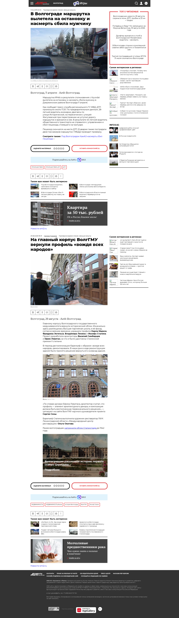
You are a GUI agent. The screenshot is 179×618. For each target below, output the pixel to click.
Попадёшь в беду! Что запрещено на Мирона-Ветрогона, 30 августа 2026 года (129, 28)
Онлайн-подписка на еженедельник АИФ (62, 576)
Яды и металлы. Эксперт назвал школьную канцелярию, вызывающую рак (132, 258)
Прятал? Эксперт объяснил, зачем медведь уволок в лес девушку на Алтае (133, 105)
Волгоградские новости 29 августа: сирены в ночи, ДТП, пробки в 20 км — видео (129, 18)
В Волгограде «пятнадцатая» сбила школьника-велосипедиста (92, 186)
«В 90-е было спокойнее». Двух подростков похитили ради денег (133, 88)
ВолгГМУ (34, 307)
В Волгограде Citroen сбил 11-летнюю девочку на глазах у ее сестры (52, 194)
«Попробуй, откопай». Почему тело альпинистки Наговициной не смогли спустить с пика (133, 72)
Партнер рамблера (67, 609)
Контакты (50, 573)
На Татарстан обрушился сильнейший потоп (128, 145)
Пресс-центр (105, 573)
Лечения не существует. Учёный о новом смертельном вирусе (132, 273)
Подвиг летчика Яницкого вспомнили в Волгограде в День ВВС (53, 532)
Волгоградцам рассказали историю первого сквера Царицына (74, 463)
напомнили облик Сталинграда (80, 428)
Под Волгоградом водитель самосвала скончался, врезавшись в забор (51, 186)
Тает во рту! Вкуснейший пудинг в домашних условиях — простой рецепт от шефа (133, 266)
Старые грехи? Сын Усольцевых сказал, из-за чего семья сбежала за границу (133, 250)
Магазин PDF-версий (121, 573)
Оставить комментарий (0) (90, 148)
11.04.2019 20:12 (36, 10)
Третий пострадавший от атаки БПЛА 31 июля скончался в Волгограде (129, 57)
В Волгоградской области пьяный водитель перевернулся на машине (93, 194)
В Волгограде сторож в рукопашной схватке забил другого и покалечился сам (129, 48)
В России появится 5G (127, 136)
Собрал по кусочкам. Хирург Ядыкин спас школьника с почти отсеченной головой (134, 113)
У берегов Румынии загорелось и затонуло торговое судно (132, 161)
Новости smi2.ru (39, 228)
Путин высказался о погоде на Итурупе (130, 153)
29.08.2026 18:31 (36, 236)
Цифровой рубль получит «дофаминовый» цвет (129, 129)
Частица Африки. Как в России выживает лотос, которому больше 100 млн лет (133, 282)
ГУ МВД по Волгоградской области (44, 80)
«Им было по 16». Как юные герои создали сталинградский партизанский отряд (53, 524)
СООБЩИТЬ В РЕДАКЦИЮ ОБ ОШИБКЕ (94, 576)
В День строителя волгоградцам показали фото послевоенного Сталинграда (92, 532)
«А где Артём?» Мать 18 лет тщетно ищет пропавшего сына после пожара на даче (133, 242)
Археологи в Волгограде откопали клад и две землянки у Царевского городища (92, 524)
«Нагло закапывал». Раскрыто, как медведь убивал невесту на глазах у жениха (133, 97)
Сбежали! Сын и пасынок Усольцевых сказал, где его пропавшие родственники (134, 81)
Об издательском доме (89, 573)
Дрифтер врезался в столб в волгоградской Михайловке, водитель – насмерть (129, 38)
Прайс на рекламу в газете (67, 573)
